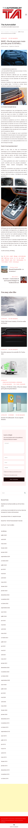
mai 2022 (3, 624)
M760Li (22, 258)
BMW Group (6, 258)
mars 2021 (3, 659)
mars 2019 (3, 757)
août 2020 (3, 684)
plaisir (11, 260)
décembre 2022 (5, 594)
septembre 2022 (5, 607)
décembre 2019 (5, 718)
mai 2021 (3, 650)
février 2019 (4, 761)
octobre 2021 (4, 637)
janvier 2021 (4, 663)
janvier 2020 (4, 714)
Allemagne (16, 256)
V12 (25, 260)
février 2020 (4, 710)
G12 (17, 258)
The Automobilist (8, 25)
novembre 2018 (5, 774)
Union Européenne (20, 260)
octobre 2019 (4, 727)
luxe (19, 258)
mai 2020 (3, 697)
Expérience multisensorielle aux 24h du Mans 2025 (12, 505)
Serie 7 (14, 260)
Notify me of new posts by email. (11, 475)
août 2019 (3, 735)
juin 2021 (3, 646)
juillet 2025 (4, 535)
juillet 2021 (4, 641)
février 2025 (4, 548)
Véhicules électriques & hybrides (12, 382)
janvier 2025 (4, 552)
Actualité (4, 38)
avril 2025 (3, 539)
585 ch (7, 256)
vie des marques (13, 38)
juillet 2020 (4, 688)
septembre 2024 (5, 556)
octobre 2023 (4, 560)
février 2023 (4, 586)
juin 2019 (3, 744)
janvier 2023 (4, 590)
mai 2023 (3, 573)
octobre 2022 (4, 603)
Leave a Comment (14, 826)
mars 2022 (3, 633)
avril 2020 (3, 701)
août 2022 (3, 612)
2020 (4, 256)
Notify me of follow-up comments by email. (13, 471)
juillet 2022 (4, 616)
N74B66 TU (7, 260)
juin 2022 (3, 620)
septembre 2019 (5, 731)
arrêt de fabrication (22, 256)
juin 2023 (3, 569)
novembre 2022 (5, 599)
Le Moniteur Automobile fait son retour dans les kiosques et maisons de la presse (13, 511)
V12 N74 (10, 261)
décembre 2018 (5, 770)
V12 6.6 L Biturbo (4, 261)
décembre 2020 (5, 667)
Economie (11, 415)
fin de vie (11, 258)
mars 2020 (3, 706)
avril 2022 (3, 629)
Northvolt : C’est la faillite (7, 525)
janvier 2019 (4, 765)
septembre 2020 (5, 680)
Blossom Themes (14, 820)
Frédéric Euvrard (4, 46)
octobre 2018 (4, 778)
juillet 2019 (4, 740)
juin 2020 (3, 693)
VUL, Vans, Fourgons (19, 384)
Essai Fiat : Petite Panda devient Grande (11, 520)
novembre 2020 (5, 671)
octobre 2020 (4, 676)
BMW (2, 258)
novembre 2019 (5, 723)
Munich (2, 260)
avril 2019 (3, 753)
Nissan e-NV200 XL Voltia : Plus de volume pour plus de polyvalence (14, 388)
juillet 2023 (4, 565)
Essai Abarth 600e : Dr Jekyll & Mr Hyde (11, 516)
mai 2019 (3, 748)
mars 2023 (3, 582)
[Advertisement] (14, 798)
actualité (11, 256)
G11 (15, 258)
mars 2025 (3, 543)
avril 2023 (3, 577)
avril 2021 (3, 654)
